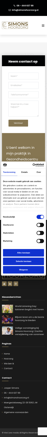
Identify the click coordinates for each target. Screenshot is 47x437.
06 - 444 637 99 (24, 5)
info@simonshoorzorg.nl (24, 10)
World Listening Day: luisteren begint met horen (29, 308)
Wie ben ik (9, 363)
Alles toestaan (23, 253)
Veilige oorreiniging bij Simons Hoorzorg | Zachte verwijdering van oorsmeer (29, 331)
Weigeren (23, 270)
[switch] (40, 225)
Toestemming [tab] (9, 172)
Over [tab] (39, 172)
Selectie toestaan (23, 261)
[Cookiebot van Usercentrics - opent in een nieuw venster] (33, 165)
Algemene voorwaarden (16, 412)
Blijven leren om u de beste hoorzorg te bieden (29, 319)
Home (7, 353)
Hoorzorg (8, 358)
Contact (8, 368)
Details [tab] (24, 172)
